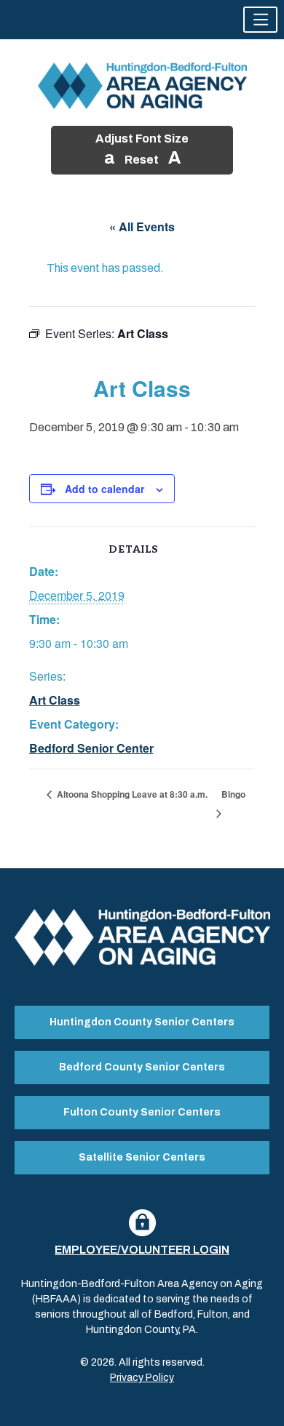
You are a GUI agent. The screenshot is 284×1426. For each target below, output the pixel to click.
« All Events (142, 226)
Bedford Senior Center (91, 748)
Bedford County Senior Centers (142, 1067)
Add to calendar (104, 488)
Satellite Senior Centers (142, 1157)
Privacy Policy (142, 1377)
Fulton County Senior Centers (142, 1112)
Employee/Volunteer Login (142, 1249)
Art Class (54, 700)
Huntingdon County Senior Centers (142, 1022)
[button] (260, 20)
